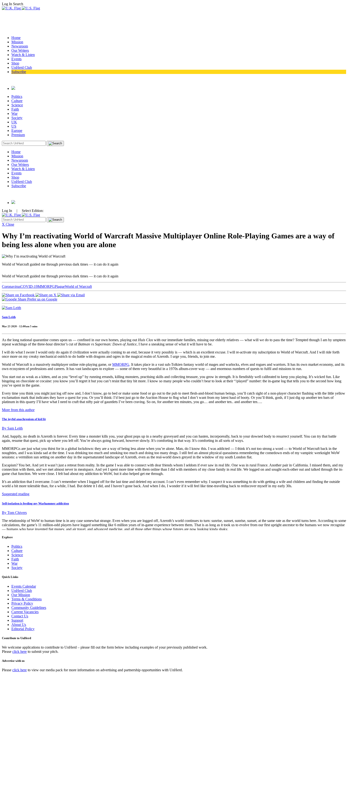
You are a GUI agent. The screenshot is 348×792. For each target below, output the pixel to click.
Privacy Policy (22, 603)
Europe (16, 131)
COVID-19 (29, 286)
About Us (18, 625)
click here (19, 652)
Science (17, 105)
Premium (18, 135)
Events (16, 59)
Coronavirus (11, 286)
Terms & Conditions (26, 599)
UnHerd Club (21, 67)
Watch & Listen (23, 55)
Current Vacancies (25, 612)
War (14, 114)
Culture (16, 101)
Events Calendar (23, 586)
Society (16, 118)
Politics (16, 97)
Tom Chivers (14, 513)
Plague (60, 286)
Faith (15, 109)
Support (17, 620)
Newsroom (19, 46)
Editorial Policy (23, 629)
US (13, 126)
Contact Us (19, 616)
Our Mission (20, 595)
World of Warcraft (78, 286)
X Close (8, 224)
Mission (17, 42)
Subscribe (18, 72)
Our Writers (20, 50)
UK (14, 122)
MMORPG (46, 286)
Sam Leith (9, 317)
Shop (15, 63)
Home (16, 38)
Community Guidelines (28, 608)
